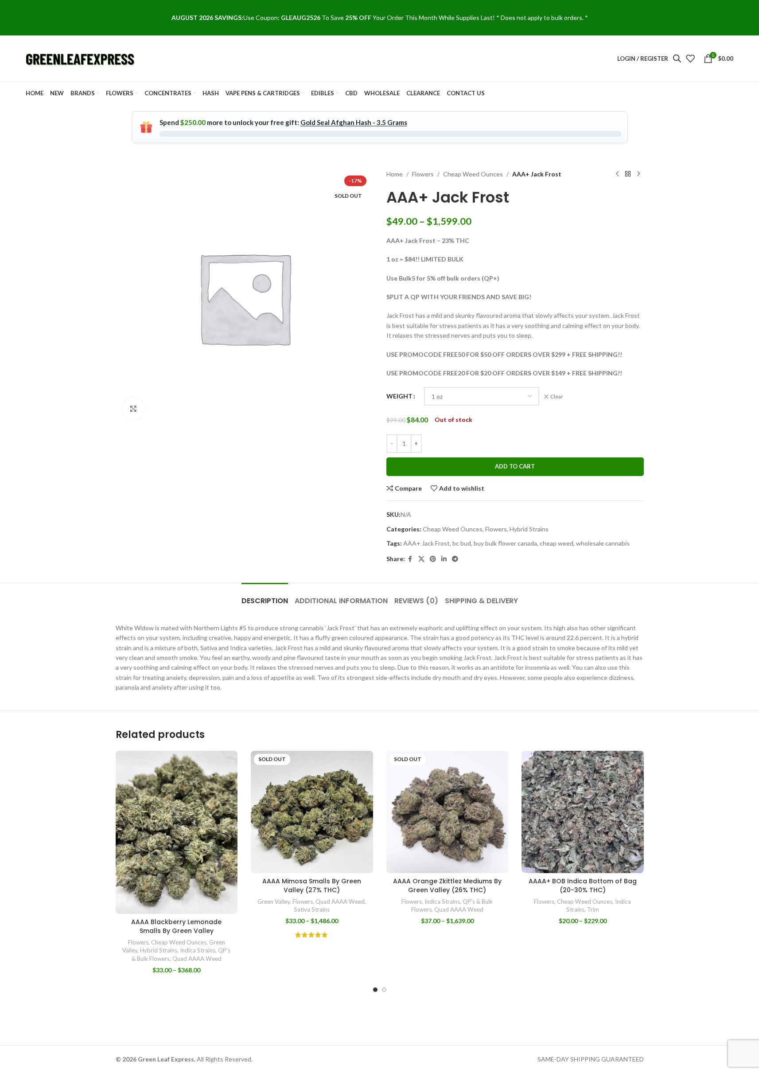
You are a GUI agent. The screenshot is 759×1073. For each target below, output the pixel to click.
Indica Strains (197, 950)
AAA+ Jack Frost (426, 543)
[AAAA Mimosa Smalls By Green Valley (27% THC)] (312, 812)
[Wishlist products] (690, 58)
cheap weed (556, 543)
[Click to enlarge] (133, 409)
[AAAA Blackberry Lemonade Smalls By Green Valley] (177, 832)
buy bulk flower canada (505, 543)
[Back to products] (628, 174)
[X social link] (421, 559)
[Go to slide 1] (375, 989)
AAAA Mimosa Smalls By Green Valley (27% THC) (311, 885)
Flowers (423, 174)
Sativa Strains (312, 909)
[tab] (264, 596)
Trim (593, 909)
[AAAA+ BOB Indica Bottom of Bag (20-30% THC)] (583, 812)
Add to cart (515, 466)
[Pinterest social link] (433, 559)
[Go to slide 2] (384, 989)
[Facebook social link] (410, 559)
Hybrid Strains (529, 529)
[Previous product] (617, 174)
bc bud (461, 543)
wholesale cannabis (603, 543)
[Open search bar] (677, 58)
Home (394, 174)
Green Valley (273, 901)
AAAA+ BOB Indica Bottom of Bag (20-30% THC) (583, 885)
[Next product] (638, 174)
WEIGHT (399, 396)
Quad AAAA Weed (197, 958)
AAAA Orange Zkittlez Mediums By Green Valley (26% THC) (447, 885)
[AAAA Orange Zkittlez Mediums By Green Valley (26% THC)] (447, 812)
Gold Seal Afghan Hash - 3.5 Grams (353, 122)
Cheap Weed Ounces (473, 174)
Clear (556, 396)
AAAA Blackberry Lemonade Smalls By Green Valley (176, 926)
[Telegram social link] (455, 559)
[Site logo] (81, 58)
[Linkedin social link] (444, 559)
